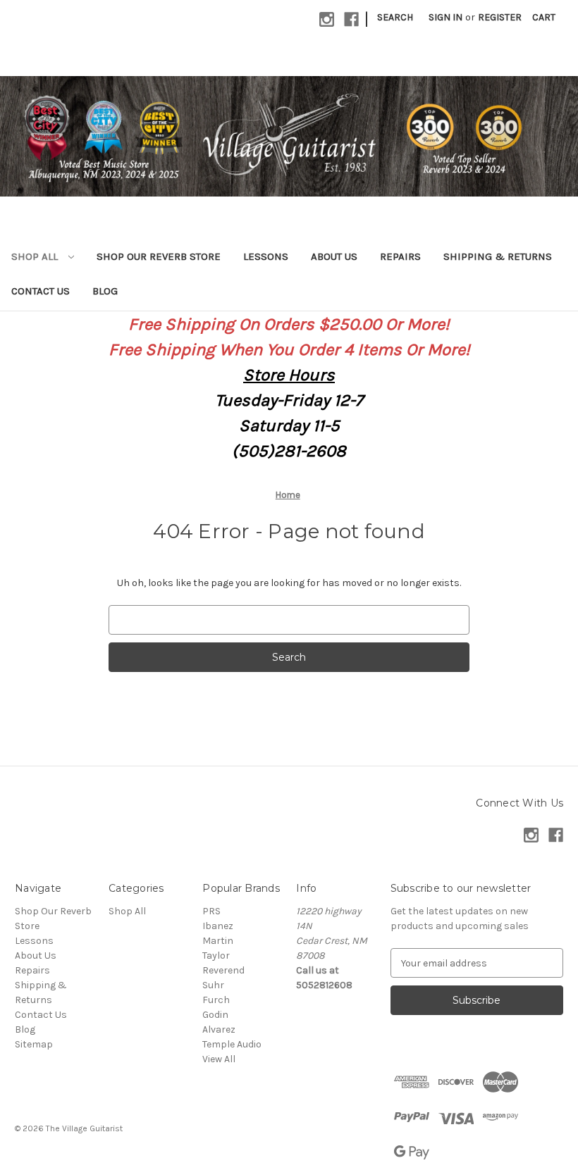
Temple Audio (232, 1044)
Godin (215, 1015)
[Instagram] (326, 19)
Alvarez (218, 1029)
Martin (217, 941)
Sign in (445, 17)
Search (395, 17)
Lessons (265, 256)
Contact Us (40, 291)
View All (218, 1059)
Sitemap (34, 1044)
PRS (211, 911)
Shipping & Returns (497, 256)
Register (500, 17)
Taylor (216, 955)
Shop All (36, 256)
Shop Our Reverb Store (159, 256)
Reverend (223, 970)
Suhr (213, 985)
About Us (334, 256)
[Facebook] (351, 19)
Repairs (400, 256)
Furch (216, 1000)
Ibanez (217, 926)
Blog (105, 291)
